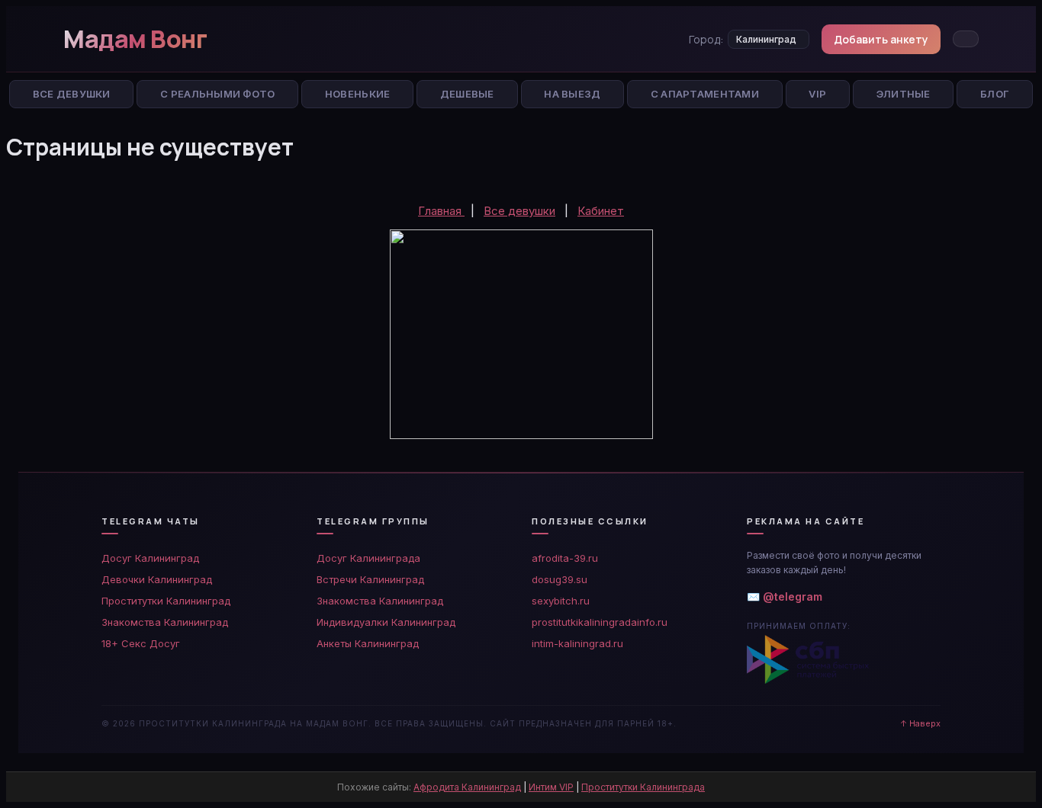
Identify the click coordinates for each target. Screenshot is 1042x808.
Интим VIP (551, 787)
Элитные (903, 94)
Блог (994, 94)
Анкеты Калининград (368, 643)
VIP (817, 94)
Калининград (766, 39)
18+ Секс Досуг (140, 643)
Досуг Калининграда (368, 558)
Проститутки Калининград (165, 601)
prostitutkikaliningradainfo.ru (599, 622)
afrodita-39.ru (565, 558)
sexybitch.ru (561, 601)
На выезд (572, 94)
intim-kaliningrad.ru (577, 643)
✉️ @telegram (784, 596)
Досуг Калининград (150, 558)
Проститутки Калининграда (643, 787)
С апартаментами (705, 94)
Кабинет (600, 211)
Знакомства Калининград (164, 622)
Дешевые (467, 94)
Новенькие (357, 94)
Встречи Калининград (370, 579)
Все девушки (519, 211)
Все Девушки (72, 94)
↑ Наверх (920, 723)
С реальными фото (217, 94)
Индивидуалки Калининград (386, 622)
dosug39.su (559, 579)
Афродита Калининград (467, 787)
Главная (441, 211)
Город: (706, 39)
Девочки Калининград (156, 579)
